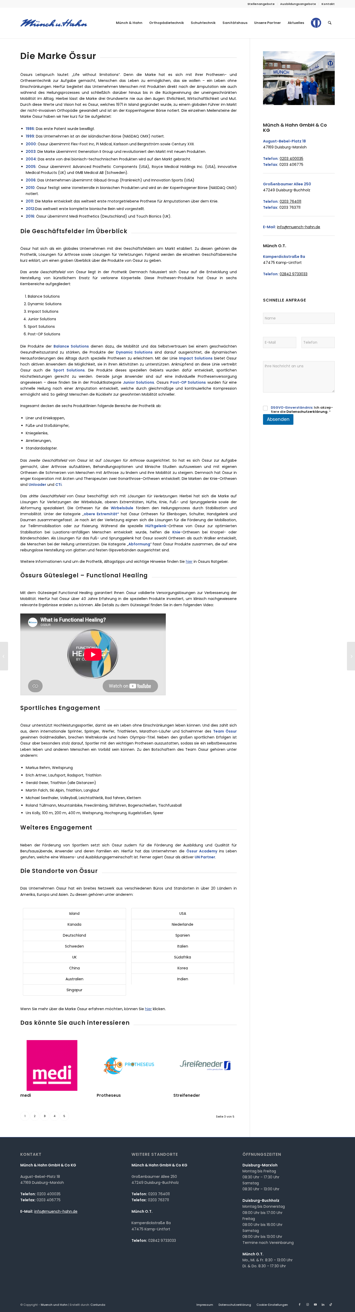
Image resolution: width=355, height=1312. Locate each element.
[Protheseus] (128, 1065)
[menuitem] (261, 4)
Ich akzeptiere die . (302, 410)
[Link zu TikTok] (331, 1304)
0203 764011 (290, 201)
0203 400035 (291, 158)
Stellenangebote (261, 4)
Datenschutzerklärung (306, 411)
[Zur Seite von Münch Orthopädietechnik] (316, 26)
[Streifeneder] (205, 1065)
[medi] (52, 1065)
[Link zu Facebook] (300, 1304)
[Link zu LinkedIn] (323, 1304)
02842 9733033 (293, 274)
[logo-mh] (53, 23)
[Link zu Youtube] (315, 1304)
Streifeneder (186, 1095)
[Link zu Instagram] (307, 1304)
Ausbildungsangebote (298, 4)
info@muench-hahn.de (298, 227)
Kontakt (328, 4)
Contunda (97, 1305)
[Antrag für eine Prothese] (4, 656)
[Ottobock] (351, 656)
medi (25, 1095)
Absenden (278, 419)
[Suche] (330, 23)
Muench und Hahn (54, 1305)
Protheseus (109, 1095)
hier (189, 561)
